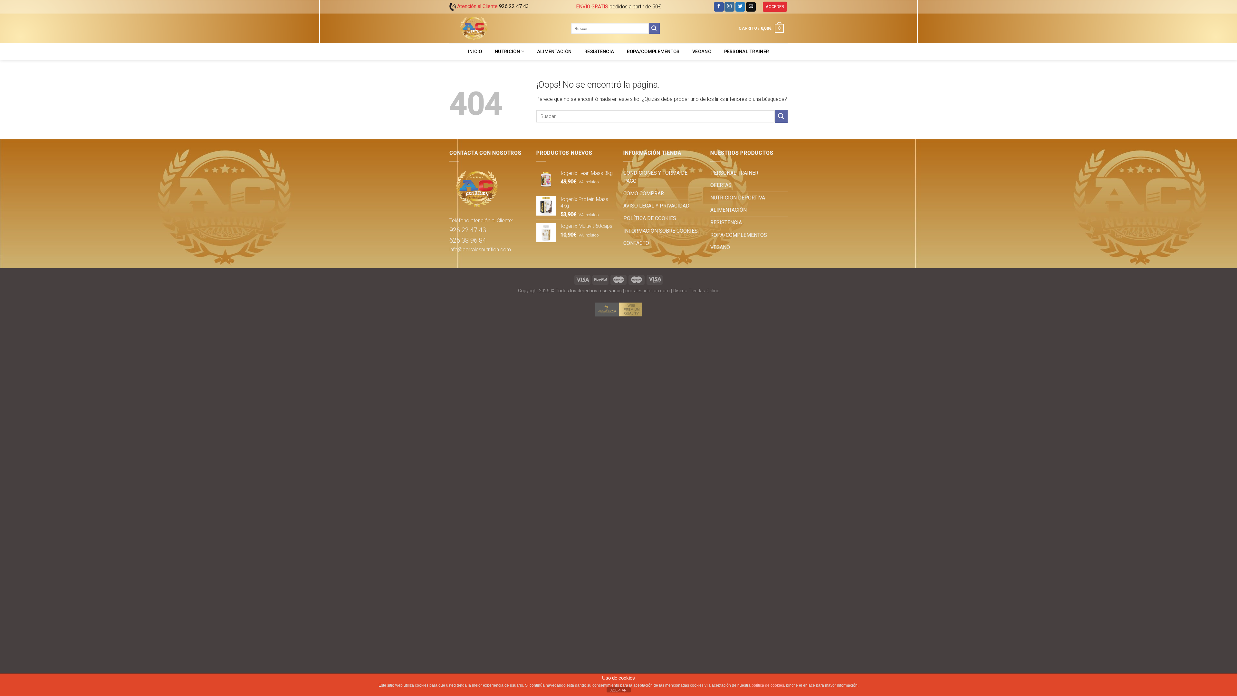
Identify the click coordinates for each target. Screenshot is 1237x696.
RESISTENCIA (599, 51)
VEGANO (701, 51)
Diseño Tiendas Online (696, 291)
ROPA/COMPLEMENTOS (653, 51)
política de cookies (768, 685)
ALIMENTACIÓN (554, 51)
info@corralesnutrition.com (480, 250)
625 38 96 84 (467, 240)
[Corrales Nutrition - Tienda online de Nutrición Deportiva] (505, 28)
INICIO (475, 51)
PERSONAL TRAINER (746, 51)
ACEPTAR (618, 690)
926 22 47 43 (467, 230)
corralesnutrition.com (647, 291)
